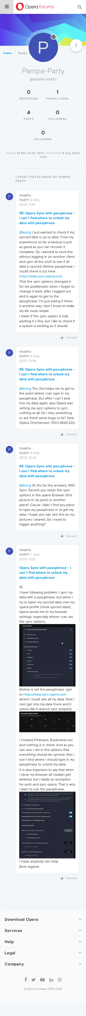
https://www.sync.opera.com (40, 276)
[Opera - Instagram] (59, 979)
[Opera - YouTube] (42, 979)
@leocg (25, 232)
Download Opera (21, 919)
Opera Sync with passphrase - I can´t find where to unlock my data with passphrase (45, 572)
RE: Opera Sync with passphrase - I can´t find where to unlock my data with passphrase (47, 218)
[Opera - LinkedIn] (51, 979)
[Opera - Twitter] (33, 979)
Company (14, 964)
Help (9, 941)
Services (13, 930)
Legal (10, 952)
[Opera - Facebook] (25, 979)
